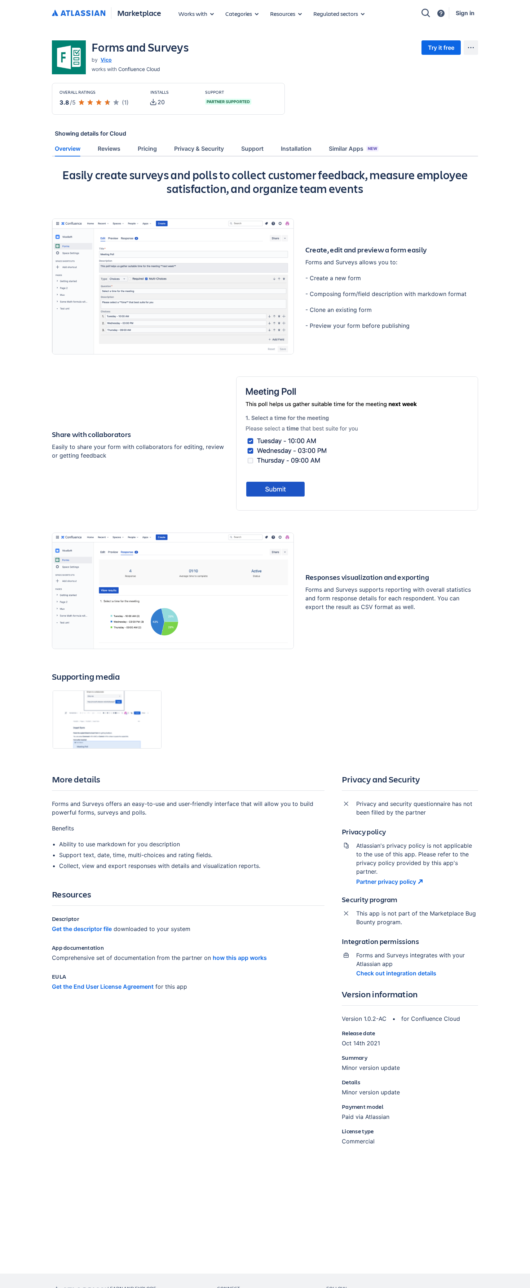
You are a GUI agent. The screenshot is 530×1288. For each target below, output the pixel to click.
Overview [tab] (67, 148)
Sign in (465, 13)
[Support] (441, 13)
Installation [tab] (296, 148)
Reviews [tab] (109, 148)
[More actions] (471, 47)
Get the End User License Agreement (103, 986)
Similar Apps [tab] (353, 148)
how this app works (240, 957)
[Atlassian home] (78, 13)
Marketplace (139, 13)
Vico (106, 60)
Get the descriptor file (82, 928)
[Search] (426, 13)
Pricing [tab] (147, 148)
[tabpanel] (265, 662)
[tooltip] (157, 102)
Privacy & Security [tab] (199, 148)
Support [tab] (252, 148)
